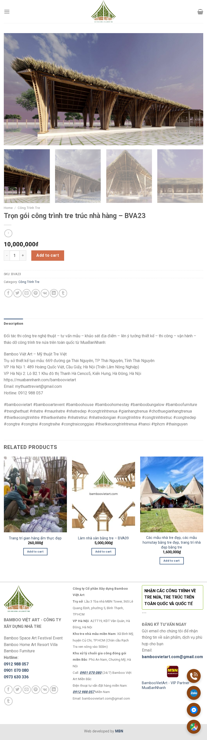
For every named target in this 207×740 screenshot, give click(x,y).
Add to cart (47, 255)
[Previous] (14, 89)
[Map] (194, 727)
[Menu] (7, 11)
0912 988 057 (16, 664)
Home (8, 208)
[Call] (194, 676)
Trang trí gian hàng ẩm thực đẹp (35, 538)
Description (13, 323)
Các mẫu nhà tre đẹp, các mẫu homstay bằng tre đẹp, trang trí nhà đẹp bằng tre (172, 542)
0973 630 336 (16, 677)
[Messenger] (194, 710)
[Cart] (200, 11)
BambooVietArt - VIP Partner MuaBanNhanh (165, 685)
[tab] (13, 324)
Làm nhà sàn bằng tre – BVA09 (103, 538)
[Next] (192, 89)
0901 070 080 (16, 670)
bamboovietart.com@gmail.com (172, 656)
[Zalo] (194, 693)
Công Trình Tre (29, 208)
